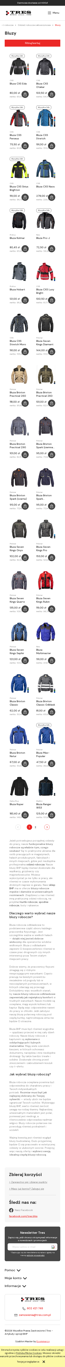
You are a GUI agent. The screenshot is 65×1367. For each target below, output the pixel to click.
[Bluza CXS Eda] (19, 65)
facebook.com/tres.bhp (23, 1216)
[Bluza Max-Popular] (45, 734)
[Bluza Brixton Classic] (19, 683)
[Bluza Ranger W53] (45, 786)
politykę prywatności (36, 1255)
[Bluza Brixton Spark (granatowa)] (45, 477)
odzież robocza (35, 864)
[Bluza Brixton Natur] (19, 734)
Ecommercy (43, 1341)
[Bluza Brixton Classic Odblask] (45, 683)
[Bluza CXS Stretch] (45, 117)
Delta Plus (14, 801)
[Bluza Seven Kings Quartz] (19, 580)
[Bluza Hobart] (19, 271)
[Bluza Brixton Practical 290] (19, 426)
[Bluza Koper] (19, 786)
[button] (53, 13)
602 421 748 (35, 1308)
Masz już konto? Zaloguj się (27, 1188)
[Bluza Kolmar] (19, 220)
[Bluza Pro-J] (45, 220)
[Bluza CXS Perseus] (19, 117)
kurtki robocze (29, 902)
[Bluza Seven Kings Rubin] (45, 580)
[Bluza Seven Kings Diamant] (45, 323)
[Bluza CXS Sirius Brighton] (19, 168)
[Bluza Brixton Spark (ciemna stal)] (45, 426)
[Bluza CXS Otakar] (45, 65)
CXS (11, 80)
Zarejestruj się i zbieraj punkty (29, 1182)
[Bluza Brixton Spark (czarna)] (19, 477)
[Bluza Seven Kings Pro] (45, 529)
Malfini (39, 801)
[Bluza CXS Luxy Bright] (45, 271)
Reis (38, 235)
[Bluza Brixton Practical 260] (19, 374)
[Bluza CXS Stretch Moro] (19, 323)
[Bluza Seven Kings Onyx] (19, 529)
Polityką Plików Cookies (29, 1353)
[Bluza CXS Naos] (45, 168)
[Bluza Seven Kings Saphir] (19, 632)
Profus (13, 235)
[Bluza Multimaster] (45, 632)
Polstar (39, 338)
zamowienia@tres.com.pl (35, 1315)
